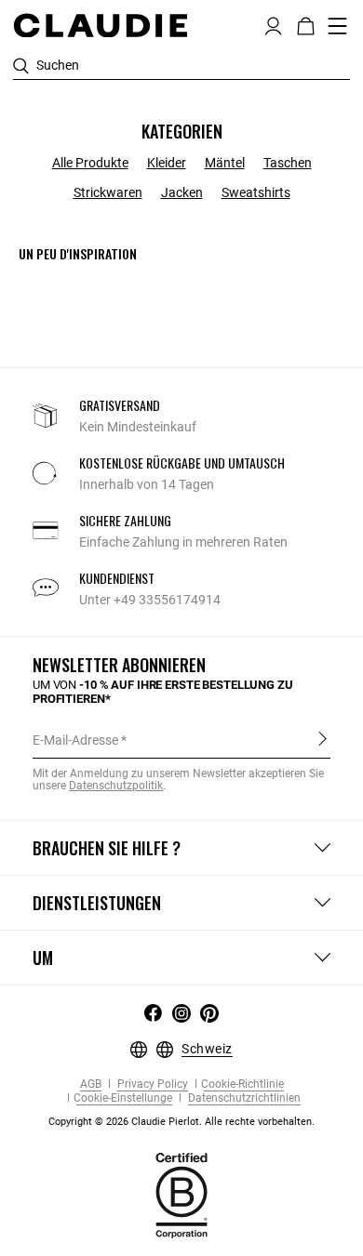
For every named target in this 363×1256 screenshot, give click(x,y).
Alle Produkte (90, 162)
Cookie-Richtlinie (242, 1084)
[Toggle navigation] (338, 26)
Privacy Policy (151, 1084)
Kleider (166, 162)
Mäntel (225, 162)
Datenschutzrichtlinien (243, 1098)
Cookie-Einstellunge (123, 1098)
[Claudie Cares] (181, 1193)
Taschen (287, 162)
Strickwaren (108, 192)
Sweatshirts (256, 192)
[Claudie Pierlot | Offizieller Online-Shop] (100, 25)
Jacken (182, 192)
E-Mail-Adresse (75, 740)
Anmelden (322, 739)
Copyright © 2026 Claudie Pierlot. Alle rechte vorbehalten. (181, 1122)
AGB (90, 1084)
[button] (273, 24)
